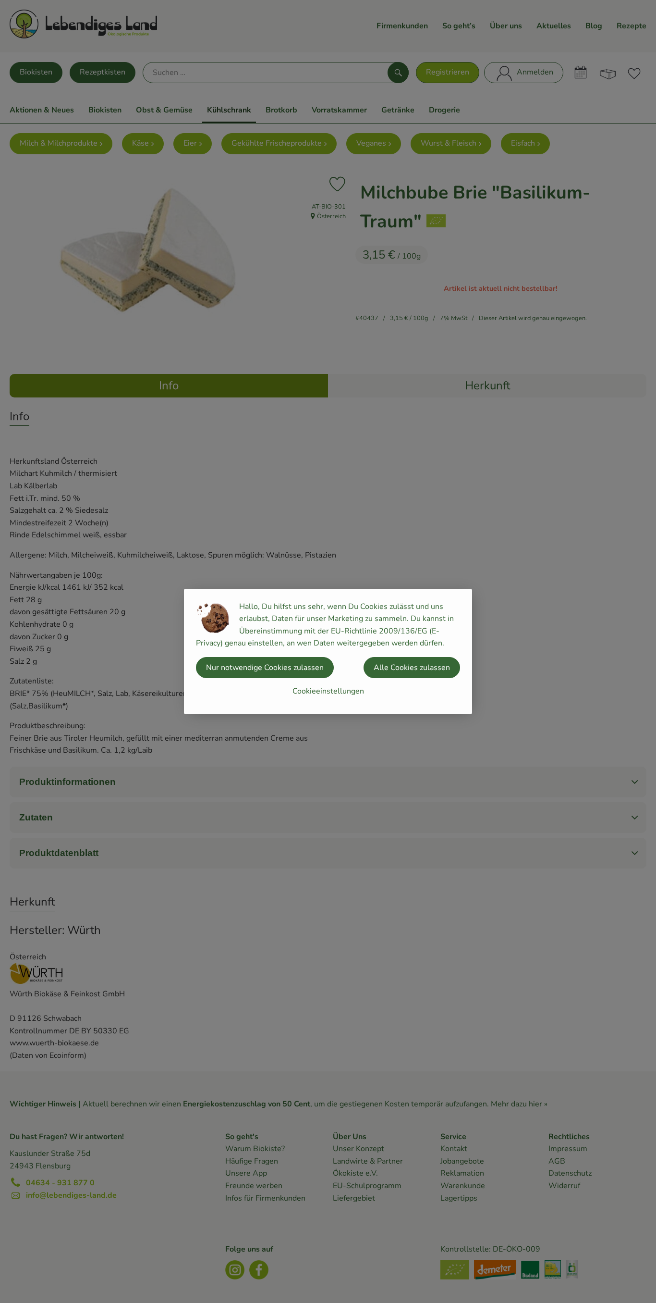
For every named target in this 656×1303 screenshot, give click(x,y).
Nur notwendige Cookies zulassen (265, 667)
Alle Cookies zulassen (412, 667)
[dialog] (328, 651)
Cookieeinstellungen (328, 691)
